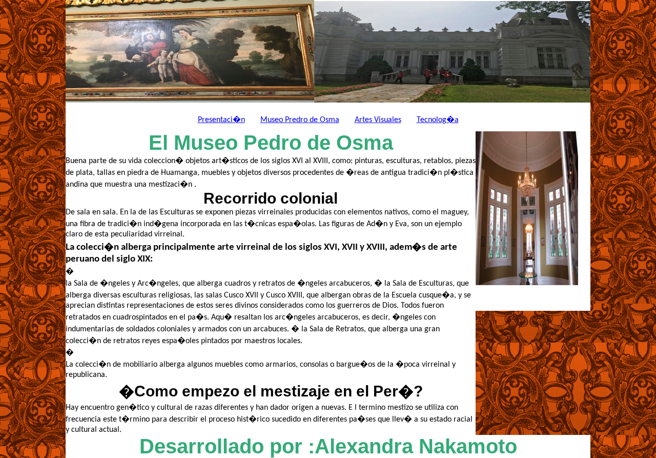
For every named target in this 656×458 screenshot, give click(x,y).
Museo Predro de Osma (299, 120)
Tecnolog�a (438, 120)
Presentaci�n (221, 120)
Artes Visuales (378, 120)
